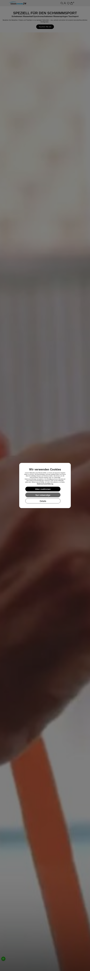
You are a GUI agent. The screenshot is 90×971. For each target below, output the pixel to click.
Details (43, 500)
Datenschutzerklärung (45, 484)
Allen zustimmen (43, 489)
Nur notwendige (43, 494)
